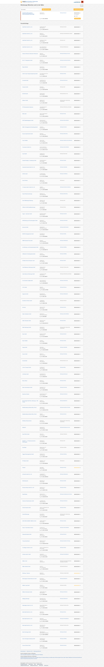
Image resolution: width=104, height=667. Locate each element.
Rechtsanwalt (75, 657)
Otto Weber (24, 447)
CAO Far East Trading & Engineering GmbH (29, 73)
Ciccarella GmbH (25, 80)
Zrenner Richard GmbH (26, 645)
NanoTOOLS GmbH (25, 434)
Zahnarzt (35, 658)
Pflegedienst (70, 657)
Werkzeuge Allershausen (63, 80)
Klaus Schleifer (25, 340)
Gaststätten (37, 657)
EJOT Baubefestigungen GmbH (27, 120)
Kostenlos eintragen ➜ (78, 9)
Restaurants (37, 654)
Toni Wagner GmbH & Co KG (27, 547)
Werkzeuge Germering (63, 387)
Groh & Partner (25, 180)
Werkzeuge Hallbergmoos (64, 240)
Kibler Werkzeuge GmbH (26, 327)
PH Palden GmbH (25, 460)
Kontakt (76, 16)
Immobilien (33, 654)
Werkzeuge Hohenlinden (63, 220)
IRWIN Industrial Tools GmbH (27, 240)
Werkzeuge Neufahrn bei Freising (65, 407)
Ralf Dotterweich (25, 480)
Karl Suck (24, 307)
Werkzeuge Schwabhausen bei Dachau (66, 494)
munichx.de (41, 665)
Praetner (23, 467)
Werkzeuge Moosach (63, 534)
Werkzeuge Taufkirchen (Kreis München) (66, 140)
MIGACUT (24, 427)
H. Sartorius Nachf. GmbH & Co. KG (28, 187)
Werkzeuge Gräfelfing (63, 247)
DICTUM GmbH (25, 93)
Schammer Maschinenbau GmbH (28, 500)
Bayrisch (40, 657)
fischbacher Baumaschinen (28, 14)
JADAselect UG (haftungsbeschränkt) (28, 253)
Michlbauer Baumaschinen (27, 420)
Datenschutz (31, 664)
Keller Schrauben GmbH (26, 320)
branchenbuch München (30, 1)
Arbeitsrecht (80, 657)
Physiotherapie (26, 658)
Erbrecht (22, 658)
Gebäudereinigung (45, 657)
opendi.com (46, 665)
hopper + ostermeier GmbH (27, 213)
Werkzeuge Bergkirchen (63, 400)
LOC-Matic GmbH (25, 374)
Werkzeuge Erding (63, 320)
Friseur (33, 657)
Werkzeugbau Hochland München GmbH (29, 578)
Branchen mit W (29, 651)
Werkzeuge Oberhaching (63, 133)
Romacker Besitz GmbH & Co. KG (28, 487)
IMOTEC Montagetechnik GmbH (28, 233)
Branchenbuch (23, 651)
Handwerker (29, 654)
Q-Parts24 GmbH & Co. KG (27, 474)
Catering (30, 657)
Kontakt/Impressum (24, 664)
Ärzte (21, 654)
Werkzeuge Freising (63, 467)
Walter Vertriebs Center (26, 566)
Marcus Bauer (24, 380)
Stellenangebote (40, 664)
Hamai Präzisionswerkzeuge (27, 193)
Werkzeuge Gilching (63, 487)
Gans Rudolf (24, 153)
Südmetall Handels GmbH (26, 534)
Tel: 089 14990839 (44, 18)
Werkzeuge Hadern (63, 260)
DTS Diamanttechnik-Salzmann (27, 107)
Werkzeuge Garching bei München (65, 60)
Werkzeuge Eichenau (63, 287)
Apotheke (22, 657)
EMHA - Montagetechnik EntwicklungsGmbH (30, 127)
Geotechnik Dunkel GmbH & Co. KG (28, 167)
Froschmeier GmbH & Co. (26, 147)
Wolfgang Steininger (25, 598)
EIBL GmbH (24, 113)
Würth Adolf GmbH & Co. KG (27, 618)
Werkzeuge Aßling (62, 367)
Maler (65, 657)
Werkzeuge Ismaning (63, 645)
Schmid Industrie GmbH (26, 507)
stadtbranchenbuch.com (25, 665)
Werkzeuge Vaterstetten (63, 347)
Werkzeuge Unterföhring (63, 173)
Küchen (62, 657)
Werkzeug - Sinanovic (26, 573)
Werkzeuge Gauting (63, 160)
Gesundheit (25, 654)
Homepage (77, 14)
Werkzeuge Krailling (63, 233)
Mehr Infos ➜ (77, 18)
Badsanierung (26, 657)
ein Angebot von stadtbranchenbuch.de (28, 2)
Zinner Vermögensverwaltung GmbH (28, 638)
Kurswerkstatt (24, 360)
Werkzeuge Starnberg (63, 454)
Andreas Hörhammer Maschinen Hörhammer (30, 53)
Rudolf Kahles (24, 494)
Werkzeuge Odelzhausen (64, 598)
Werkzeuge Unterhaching (64, 280)
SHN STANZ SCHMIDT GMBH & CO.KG (29, 520)
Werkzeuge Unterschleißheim (64, 527)
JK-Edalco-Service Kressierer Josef (28, 260)
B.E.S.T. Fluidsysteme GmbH (27, 60)
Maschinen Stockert (25, 394)
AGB (35, 664)
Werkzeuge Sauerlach (63, 213)
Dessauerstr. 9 (42, 13)
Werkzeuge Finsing (63, 113)
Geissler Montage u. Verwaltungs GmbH (29, 160)
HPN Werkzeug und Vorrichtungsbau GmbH (29, 220)
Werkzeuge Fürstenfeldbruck (64, 554)
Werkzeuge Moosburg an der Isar (65, 53)
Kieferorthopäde (58, 657)
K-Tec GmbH (24, 287)
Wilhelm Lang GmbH (26, 585)
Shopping (41, 654)
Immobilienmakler (52, 657)
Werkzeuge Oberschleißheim (64, 120)
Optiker (67, 657)
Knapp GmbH (24, 347)
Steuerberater (31, 658)
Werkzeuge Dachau (63, 307)
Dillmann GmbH (25, 100)
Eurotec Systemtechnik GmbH (27, 133)
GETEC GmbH (24, 173)
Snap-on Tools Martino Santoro (27, 527)
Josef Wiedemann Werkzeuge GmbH (28, 267)
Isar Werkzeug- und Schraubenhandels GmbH (30, 247)
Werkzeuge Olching (63, 73)
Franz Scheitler (25, 140)
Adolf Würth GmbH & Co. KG (27, 33)
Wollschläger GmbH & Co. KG (27, 605)
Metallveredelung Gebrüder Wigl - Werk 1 (29, 407)
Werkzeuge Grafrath (63, 480)
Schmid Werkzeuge (25, 514)
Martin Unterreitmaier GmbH (27, 387)
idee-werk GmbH (25, 227)
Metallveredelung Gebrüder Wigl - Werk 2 (29, 414)
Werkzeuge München (37, 651)
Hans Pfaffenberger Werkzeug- (27, 200)
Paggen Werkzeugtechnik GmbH (28, 454)
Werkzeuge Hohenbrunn (63, 500)
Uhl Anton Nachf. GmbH (26, 554)
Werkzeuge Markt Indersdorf (64, 227)
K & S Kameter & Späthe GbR (27, 280)
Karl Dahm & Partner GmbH (27, 300)
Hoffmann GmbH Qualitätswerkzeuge (28, 207)
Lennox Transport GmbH (26, 367)
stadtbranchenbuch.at (34, 665)
